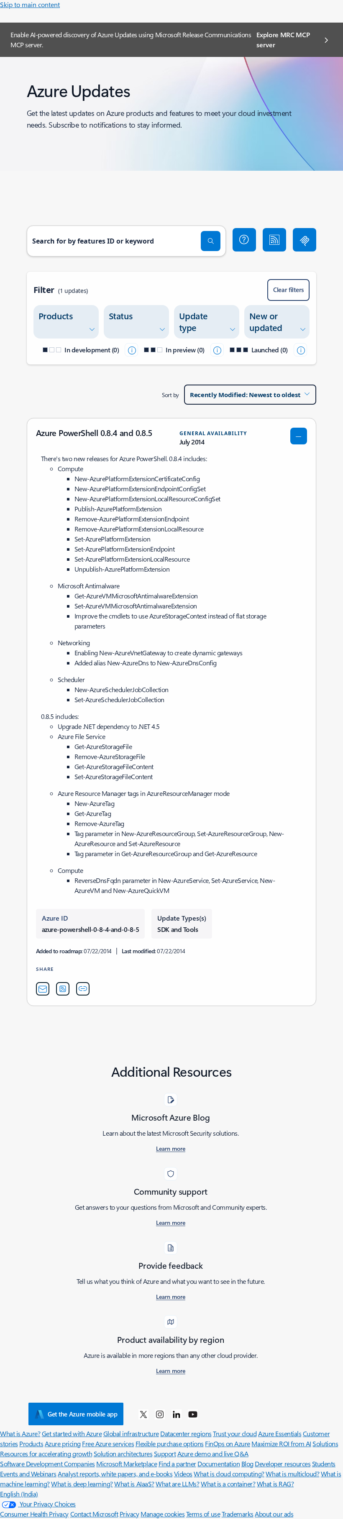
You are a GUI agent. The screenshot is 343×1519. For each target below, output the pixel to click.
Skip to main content (30, 4)
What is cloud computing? (229, 1473)
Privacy (129, 1513)
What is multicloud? (292, 1473)
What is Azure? (20, 1433)
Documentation (218, 1463)
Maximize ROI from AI (281, 1443)
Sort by (170, 395)
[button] (244, 239)
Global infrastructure (131, 1433)
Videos (183, 1473)
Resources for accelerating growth (46, 1453)
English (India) (19, 1493)
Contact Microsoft (94, 1513)
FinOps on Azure (227, 1443)
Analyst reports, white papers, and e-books (115, 1473)
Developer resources (282, 1463)
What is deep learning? (82, 1483)
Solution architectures (123, 1453)
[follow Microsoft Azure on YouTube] (193, 1414)
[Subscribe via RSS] (274, 239)
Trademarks (237, 1513)
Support (165, 1453)
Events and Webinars (28, 1473)
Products (31, 1443)
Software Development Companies (47, 1463)
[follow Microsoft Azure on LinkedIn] (177, 1414)
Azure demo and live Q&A (212, 1453)
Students (323, 1463)
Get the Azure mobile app (83, 1414)
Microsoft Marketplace (126, 1463)
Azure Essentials (279, 1433)
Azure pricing (63, 1443)
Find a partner (177, 1463)
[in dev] (131, 350)
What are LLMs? (177, 1483)
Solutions (325, 1443)
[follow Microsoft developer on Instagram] (160, 1414)
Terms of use (203, 1513)
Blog (247, 1463)
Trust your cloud (234, 1433)
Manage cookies (162, 1513)
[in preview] (217, 350)
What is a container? (228, 1483)
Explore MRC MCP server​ (283, 39)
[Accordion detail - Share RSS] (62, 989)
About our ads (274, 1513)
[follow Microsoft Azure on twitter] (143, 1414)
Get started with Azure (72, 1433)
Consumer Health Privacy (34, 1513)
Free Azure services (108, 1443)
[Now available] (300, 350)
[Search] (211, 241)
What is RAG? (275, 1483)
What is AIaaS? (134, 1483)
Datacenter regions (185, 1433)
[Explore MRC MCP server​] (304, 239)
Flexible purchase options (170, 1443)
